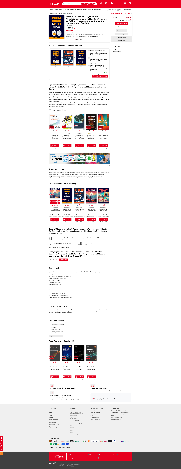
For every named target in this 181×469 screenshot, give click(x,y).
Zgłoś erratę (51, 288)
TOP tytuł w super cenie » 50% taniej (121, 13)
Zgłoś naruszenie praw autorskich (97, 420)
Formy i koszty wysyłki (74, 420)
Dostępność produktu (118, 49)
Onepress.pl (72, 454)
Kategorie (51, 9)
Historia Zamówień (52, 414)
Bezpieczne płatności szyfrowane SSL (60, 447)
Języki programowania (62, 297)
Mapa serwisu (72, 428)
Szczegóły (117, 46)
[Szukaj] (95, 3)
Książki (56, 9)
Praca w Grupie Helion (115, 419)
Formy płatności (73, 422)
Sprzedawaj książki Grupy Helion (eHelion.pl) (120, 412)
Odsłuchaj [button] (53, 201)
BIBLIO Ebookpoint (115, 415)
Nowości (85, 9)
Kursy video (66, 9)
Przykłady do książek (94, 417)
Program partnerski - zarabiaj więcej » (63, 388)
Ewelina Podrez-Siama (103, 141)
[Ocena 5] (76, 36)
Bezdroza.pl (111, 454)
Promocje (79, 9)
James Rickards (67, 141)
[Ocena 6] (77, 36)
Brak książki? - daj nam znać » (60, 395)
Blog (70, 425)
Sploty (100, 458)
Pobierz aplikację (112, 9)
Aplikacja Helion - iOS (53, 426)
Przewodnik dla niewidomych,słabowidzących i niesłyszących (76, 413)
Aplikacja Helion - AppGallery (55, 427)
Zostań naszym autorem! (95, 412)
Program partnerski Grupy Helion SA (118, 410)
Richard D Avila (53, 141)
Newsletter (72, 427)
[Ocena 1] (70, 36)
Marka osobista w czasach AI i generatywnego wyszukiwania (103, 137)
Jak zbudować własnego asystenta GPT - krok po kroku (79, 137)
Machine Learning (64, 295)
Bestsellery (90, 9)
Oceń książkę (93, 414)
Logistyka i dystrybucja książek (117, 420)
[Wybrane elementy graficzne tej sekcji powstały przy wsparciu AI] (109, 165)
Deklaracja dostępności (74, 418)
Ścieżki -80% (90, 3)
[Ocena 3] (73, 36)
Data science (55, 293)
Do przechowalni (121, 40)
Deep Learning (63, 293)
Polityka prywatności (74, 416)
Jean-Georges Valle (91, 372)
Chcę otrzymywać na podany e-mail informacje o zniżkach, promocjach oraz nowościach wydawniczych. (107, 399)
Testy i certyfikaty (52, 422)
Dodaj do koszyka (121, 23)
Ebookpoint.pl (121, 454)
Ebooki (60, 9)
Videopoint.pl (72, 458)
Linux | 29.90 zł (84, 3)
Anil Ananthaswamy (91, 141)
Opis (116, 43)
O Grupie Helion (93, 410)
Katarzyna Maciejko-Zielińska (79, 141)
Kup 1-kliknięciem (122, 34)
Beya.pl (81, 458)
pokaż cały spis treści (56, 336)
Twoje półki (51, 417)
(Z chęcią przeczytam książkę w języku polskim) (92, 34)
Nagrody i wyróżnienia (94, 419)
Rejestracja (51, 412)
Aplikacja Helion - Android (54, 424)
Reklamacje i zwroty (74, 433)
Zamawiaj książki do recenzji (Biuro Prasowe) (120, 414)
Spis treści (117, 51)
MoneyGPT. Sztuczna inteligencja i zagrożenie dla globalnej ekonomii (67, 137)
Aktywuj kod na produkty (54, 419)
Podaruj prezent (128, 9)
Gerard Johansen (55, 372)
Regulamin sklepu (73, 415)
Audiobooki (73, 9)
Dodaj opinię (64, 259)
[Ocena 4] (74, 36)
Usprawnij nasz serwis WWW (76, 423)
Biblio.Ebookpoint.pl (113, 458)
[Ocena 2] (71, 36)
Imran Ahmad (58, 141)
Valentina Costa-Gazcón (79, 372)
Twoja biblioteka (52, 415)
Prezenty (50, 420)
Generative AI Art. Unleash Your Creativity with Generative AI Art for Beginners (103, 212)
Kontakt (71, 432)
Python (70, 297)
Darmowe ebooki (98, 9)
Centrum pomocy (73, 410)
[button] (109, 121)
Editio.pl (91, 454)
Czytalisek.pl (92, 458)
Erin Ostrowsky (70, 372)
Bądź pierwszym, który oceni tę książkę (88, 36)
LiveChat (71, 430)
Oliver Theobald (72, 33)
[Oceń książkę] (74, 36)
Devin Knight (64, 372)
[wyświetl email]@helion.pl (75, 464)
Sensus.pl (82, 454)
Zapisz (127, 395)
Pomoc (66, 247)
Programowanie (52, 297)
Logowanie (51, 410)
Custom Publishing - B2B (116, 417)
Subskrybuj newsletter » (98, 388)
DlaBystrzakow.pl (102, 454)
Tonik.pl (130, 463)
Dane (50, 293)
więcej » (107, 399)
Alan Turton (58, 214)
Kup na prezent (122, 30)
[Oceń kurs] (53, 259)
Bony (120, 9)
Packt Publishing (76, 34)
